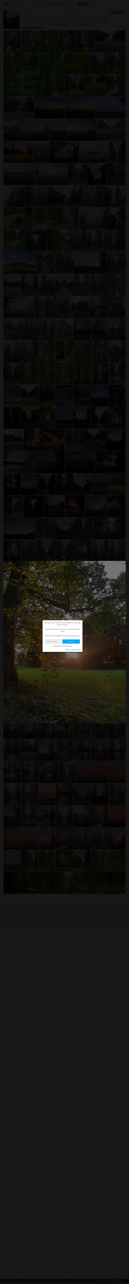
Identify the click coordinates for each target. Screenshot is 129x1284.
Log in (70, 646)
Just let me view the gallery (73, 649)
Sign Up (71, 641)
